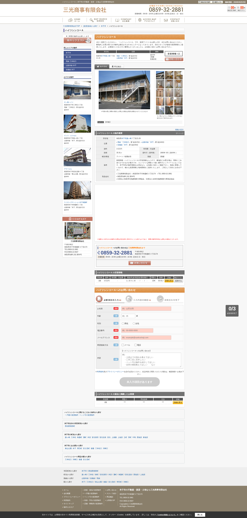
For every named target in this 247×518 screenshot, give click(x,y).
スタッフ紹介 (112, 493)
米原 (89, 437)
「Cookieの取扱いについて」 (166, 515)
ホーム (66, 490)
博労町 (79, 448)
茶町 (129, 437)
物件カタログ (69, 507)
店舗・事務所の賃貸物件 (93, 504)
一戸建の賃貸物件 (71, 415)
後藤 (92, 448)
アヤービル (68, 169)
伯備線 (119, 145)
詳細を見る (169, 281)
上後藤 (114, 437)
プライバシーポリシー (115, 372)
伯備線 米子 (70, 70)
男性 (126, 323)
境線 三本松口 (71, 61)
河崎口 (105, 448)
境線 (118, 56)
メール (127, 345)
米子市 (103, 56)
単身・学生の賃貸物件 (92, 500)
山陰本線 (120, 58)
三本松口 (124, 56)
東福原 (145, 437)
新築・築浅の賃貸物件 (92, 490)
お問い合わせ (112, 490)
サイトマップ (69, 504)
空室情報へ (173, 54)
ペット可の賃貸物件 (86, 415)
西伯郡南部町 (70, 426)
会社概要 (67, 493)
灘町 (84, 437)
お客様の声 (111, 500)
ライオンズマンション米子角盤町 (75, 202)
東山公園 (68, 448)
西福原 (139, 437)
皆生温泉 (103, 437)
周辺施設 (110, 497)
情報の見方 (179, 130)
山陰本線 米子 (71, 65)
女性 (137, 323)
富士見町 (86, 448)
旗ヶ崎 (107, 56)
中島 (134, 437)
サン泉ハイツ (68, 102)
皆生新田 (95, 437)
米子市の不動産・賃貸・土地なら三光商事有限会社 (143, 490)
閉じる (199, 515)
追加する (178, 281)
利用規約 (100, 372)
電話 (139, 345)
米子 (125, 58)
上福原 (120, 437)
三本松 (73, 437)
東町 (96, 474)
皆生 (109, 437)
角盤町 (79, 437)
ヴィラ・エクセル (70, 136)
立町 (125, 437)
